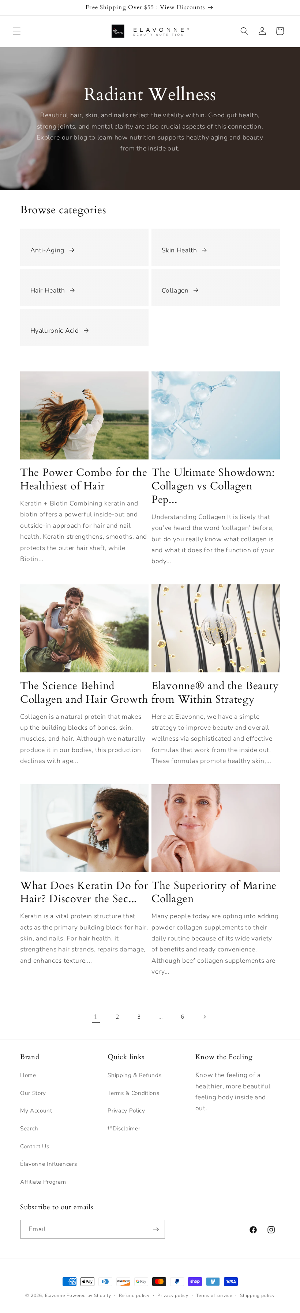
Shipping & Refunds (134, 1075)
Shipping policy (257, 1295)
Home (28, 1075)
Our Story (33, 1093)
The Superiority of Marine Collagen (214, 892)
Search (29, 1128)
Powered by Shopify (89, 1295)
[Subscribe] (156, 1229)
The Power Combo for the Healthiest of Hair (83, 479)
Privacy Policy (126, 1110)
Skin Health (179, 250)
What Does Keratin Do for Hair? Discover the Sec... (84, 892)
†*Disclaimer (124, 1128)
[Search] (244, 31)
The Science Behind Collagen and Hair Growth (84, 692)
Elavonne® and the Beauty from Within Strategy (214, 692)
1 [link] (96, 1016)
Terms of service (214, 1295)
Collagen (175, 290)
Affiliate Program (43, 1182)
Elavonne (55, 1295)
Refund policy (134, 1295)
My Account (36, 1110)
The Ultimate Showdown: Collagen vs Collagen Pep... (213, 486)
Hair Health (47, 290)
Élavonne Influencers (48, 1164)
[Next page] (204, 1017)
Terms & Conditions (133, 1093)
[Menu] (17, 31)
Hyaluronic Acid (54, 330)
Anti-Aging (47, 250)
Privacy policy (172, 1295)
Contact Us (34, 1146)
